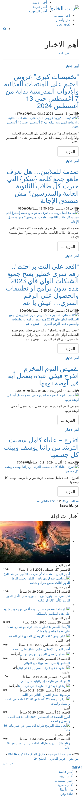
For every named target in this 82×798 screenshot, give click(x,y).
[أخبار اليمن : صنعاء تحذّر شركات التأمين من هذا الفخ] (35, 541)
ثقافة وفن (63, 24)
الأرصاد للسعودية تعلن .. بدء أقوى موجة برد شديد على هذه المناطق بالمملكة (38, 628)
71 (49, 501)
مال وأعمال (62, 20)
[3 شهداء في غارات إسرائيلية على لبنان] (43, 667)
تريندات (64, 53)
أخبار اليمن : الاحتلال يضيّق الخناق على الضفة (41, 649)
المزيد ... (68, 151)
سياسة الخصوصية (59, 754)
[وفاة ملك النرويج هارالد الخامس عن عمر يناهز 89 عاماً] (36, 727)
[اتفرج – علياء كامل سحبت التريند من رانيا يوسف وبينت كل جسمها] (41, 468)
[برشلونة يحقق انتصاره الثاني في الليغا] (44, 685)
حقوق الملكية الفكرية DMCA (26, 754)
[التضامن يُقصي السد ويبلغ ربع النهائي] (45, 653)
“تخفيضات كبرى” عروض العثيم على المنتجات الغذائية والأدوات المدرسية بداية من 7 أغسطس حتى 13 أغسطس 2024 (41, 91)
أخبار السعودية (38, 11)
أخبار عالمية (39, 2)
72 (53, 501)
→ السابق (72, 501)
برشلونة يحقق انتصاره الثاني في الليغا (46, 694)
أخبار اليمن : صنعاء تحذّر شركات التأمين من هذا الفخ (36, 574)
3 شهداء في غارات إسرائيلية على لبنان (45, 681)
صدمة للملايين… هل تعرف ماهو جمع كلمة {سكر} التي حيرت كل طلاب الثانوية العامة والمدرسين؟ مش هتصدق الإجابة (43, 185)
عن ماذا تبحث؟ (69, 505)
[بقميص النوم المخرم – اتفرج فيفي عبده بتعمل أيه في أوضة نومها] (41, 396)
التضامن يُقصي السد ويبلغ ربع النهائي (47, 663)
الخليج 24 (40, 758)
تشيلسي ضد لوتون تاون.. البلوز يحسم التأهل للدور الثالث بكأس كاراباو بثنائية (38, 598)
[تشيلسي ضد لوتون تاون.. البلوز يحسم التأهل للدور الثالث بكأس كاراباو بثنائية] (36, 580)
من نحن (73, 758)
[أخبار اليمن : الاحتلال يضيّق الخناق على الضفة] (39, 635)
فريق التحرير (57, 758)
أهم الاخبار (72, 66)
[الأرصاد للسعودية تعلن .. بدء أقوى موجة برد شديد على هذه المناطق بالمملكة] (36, 611)
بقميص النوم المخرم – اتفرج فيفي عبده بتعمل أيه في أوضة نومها (43, 375)
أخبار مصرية (62, 15)
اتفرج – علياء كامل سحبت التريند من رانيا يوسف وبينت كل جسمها (41, 447)
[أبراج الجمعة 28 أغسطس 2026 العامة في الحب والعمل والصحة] (36, 701)
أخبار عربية (40, 6)
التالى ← (42, 501)
